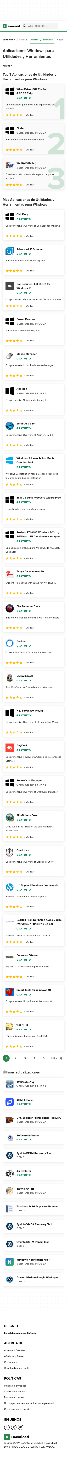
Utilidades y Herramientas (42, 40)
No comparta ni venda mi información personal (29, 1403)
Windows (8, 39)
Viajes (60, 40)
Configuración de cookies (17, 1409)
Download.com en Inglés (17, 1368)
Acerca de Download (15, 1350)
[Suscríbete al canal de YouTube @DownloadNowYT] (20, 1427)
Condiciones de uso (14, 1391)
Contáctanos (10, 1362)
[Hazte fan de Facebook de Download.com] (7, 1427)
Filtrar (6, 65)
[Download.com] (11, 26)
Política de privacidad (15, 1385)
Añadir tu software (14, 1356)
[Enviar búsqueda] (24, 26)
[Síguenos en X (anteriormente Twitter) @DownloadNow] (13, 1427)
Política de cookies (14, 1397)
